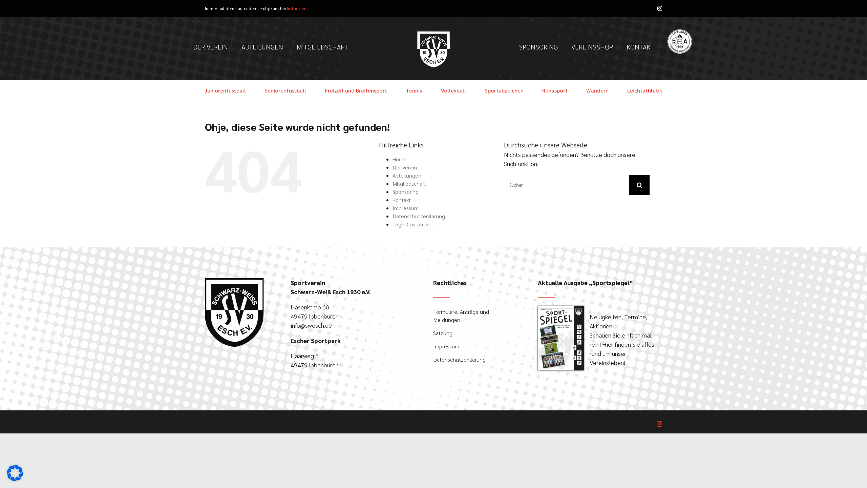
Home (399, 159)
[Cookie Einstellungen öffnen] (15, 479)
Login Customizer (413, 224)
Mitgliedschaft (409, 183)
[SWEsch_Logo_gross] (234, 281)
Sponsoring (406, 191)
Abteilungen (407, 175)
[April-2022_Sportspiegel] (561, 309)
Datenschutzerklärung (419, 216)
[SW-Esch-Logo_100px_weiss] (433, 33)
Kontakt (402, 199)
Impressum (406, 207)
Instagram (296, 8)
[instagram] (659, 8)
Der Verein (405, 167)
